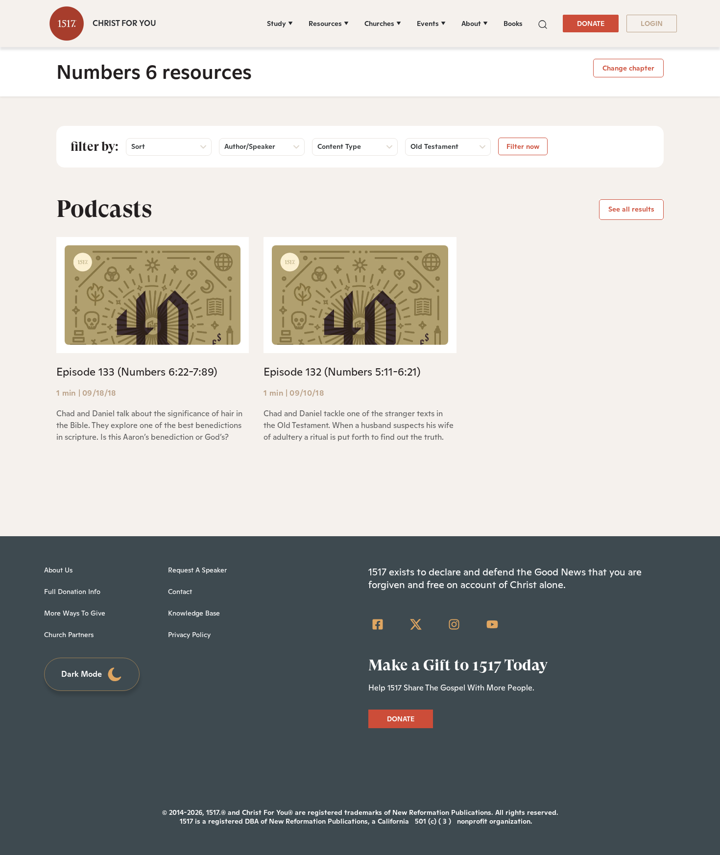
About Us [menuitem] (58, 570)
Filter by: (95, 146)
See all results (631, 209)
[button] (542, 23)
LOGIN (652, 23)
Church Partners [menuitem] (69, 634)
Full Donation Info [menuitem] (72, 591)
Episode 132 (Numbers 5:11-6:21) (342, 372)
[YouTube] (492, 624)
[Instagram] (454, 624)
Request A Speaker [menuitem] (197, 570)
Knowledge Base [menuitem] (194, 613)
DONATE (590, 23)
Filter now (522, 146)
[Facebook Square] (377, 624)
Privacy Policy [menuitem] (189, 634)
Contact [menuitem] (180, 591)
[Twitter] (416, 624)
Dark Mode (81, 674)
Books (513, 23)
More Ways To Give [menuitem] (74, 613)
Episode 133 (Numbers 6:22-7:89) (136, 372)
